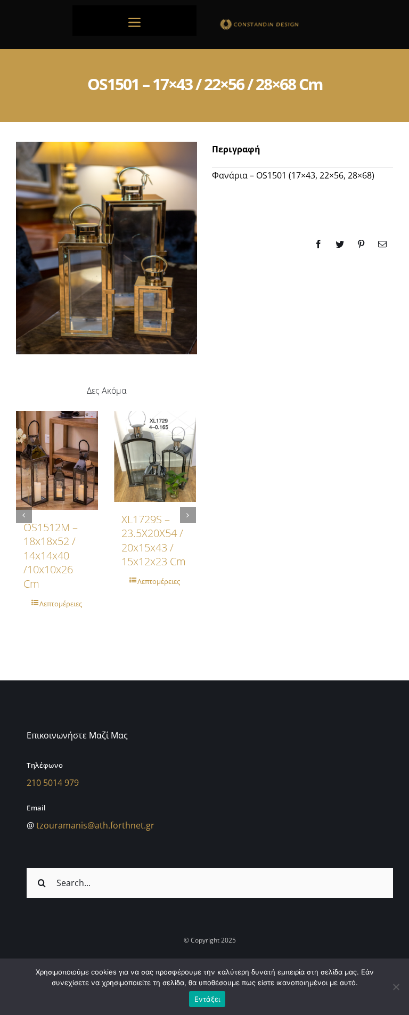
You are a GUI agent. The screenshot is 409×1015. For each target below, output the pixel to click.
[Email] (382, 244)
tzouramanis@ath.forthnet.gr (95, 825)
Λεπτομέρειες (60, 603)
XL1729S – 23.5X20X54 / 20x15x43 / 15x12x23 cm (153, 540)
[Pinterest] (361, 244)
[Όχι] (395, 986)
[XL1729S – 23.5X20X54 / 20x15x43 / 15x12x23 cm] (155, 456)
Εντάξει (207, 999)
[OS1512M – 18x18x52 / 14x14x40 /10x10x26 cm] (57, 460)
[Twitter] (339, 244)
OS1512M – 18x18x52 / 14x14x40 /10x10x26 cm (50, 555)
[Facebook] (318, 244)
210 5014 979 (53, 783)
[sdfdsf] (274, 21)
